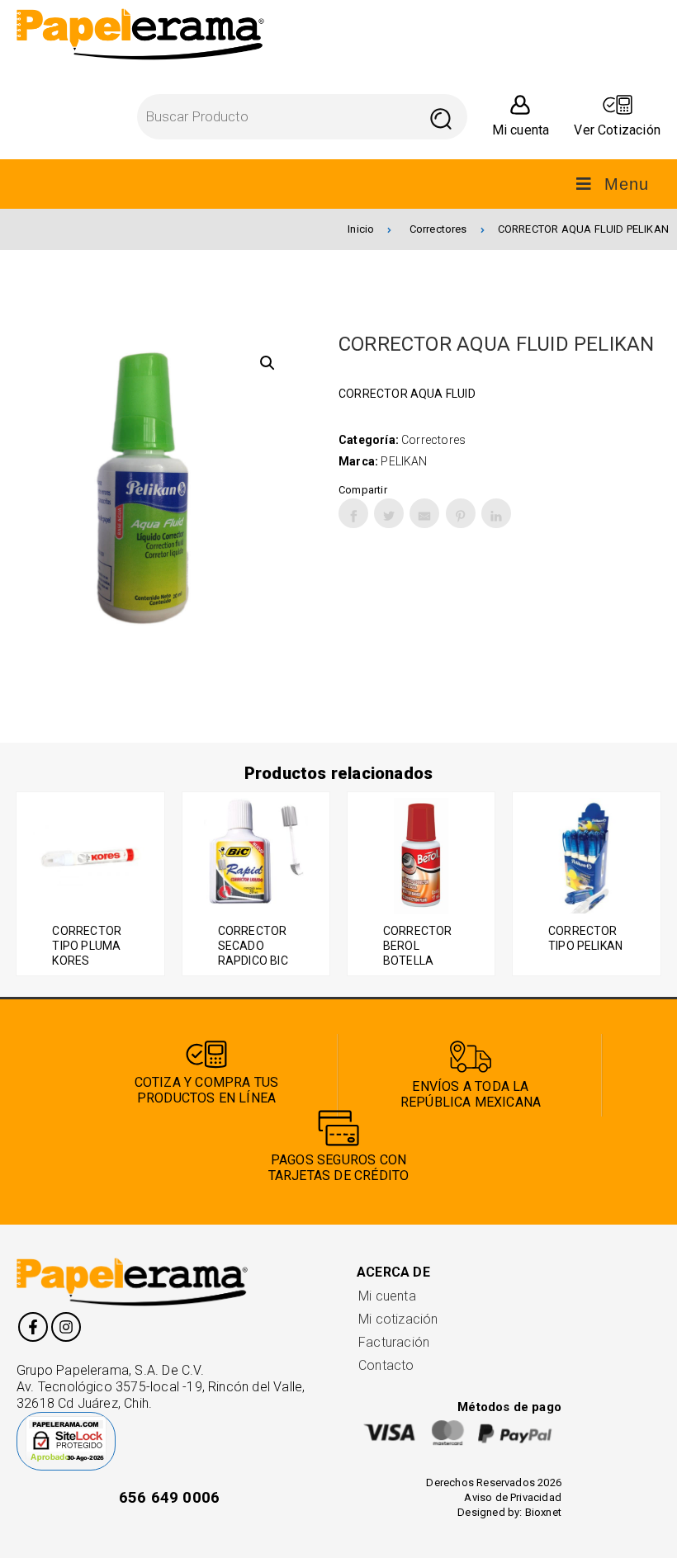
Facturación (393, 1342)
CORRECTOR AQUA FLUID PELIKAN (583, 229)
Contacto (386, 1365)
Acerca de (393, 1272)
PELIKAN (404, 461)
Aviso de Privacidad (512, 1497)
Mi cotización (398, 1319)
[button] (267, 363)
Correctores (438, 229)
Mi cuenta (387, 1296)
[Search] (441, 116)
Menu (626, 184)
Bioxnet (543, 1512)
